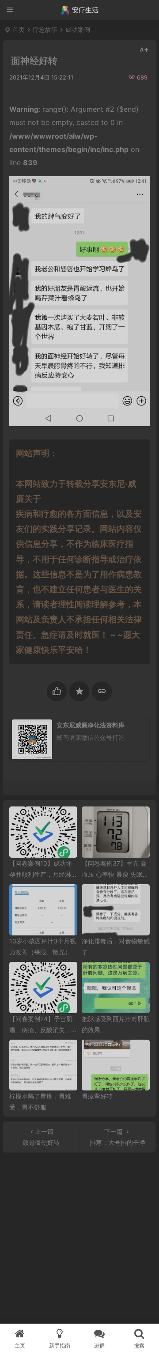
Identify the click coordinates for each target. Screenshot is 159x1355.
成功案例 (77, 29)
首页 (18, 29)
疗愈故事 (45, 29)
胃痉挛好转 (97, 1096)
